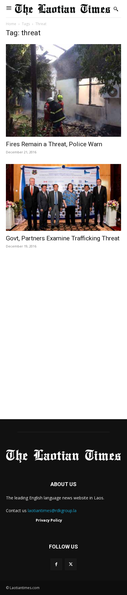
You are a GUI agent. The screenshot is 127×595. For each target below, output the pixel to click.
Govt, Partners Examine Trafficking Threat (63, 238)
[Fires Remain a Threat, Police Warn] (63, 90)
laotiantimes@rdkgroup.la (52, 510)
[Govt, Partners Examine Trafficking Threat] (63, 197)
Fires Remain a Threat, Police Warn (54, 144)
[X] (70, 564)
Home (11, 23)
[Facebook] (56, 564)
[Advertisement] (63, 340)
